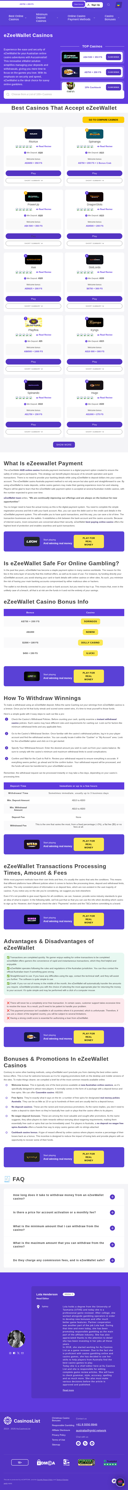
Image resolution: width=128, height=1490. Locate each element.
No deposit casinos (22, 1107)
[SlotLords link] (94, 259)
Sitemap (56, 1444)
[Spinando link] (33, 385)
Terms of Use (58, 1440)
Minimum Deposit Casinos (41, 17)
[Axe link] (33, 259)
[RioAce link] (33, 134)
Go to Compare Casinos (103, 120)
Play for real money (89, 541)
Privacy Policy (59, 1435)
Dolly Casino (90, 642)
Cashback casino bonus (24, 1132)
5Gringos (90, 621)
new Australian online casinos (97, 1085)
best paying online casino (99, 522)
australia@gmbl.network (91, 1430)
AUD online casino (30, 470)
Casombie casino (45, 1092)
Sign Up (95, 5)
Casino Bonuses (110, 18)
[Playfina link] (33, 322)
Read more (68, 1390)
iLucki (90, 653)
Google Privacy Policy (45, 1479)
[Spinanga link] (94, 134)
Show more (64, 444)
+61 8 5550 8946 (86, 1424)
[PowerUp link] (33, 196)
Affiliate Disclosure (61, 1430)
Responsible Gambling (63, 1425)
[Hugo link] (94, 385)
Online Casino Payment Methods (79, 18)
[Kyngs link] (94, 322)
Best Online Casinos (16, 18)
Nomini (90, 632)
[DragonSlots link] (94, 196)
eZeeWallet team (12, 498)
